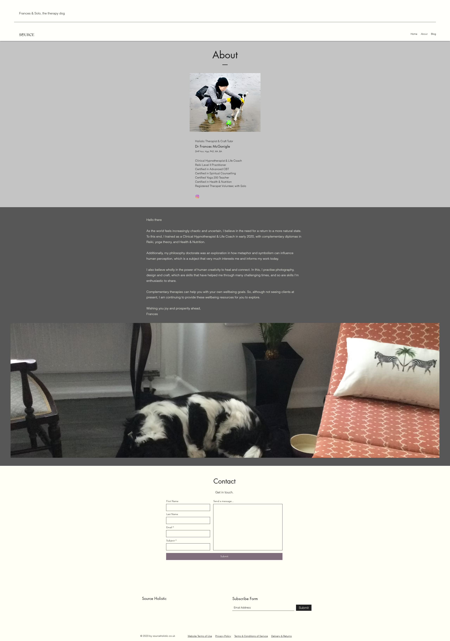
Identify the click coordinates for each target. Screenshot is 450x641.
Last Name (172, 514)
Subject (170, 540)
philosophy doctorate (184, 253)
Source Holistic (154, 598)
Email (169, 527)
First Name (172, 501)
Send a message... (223, 501)
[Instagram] (197, 196)
